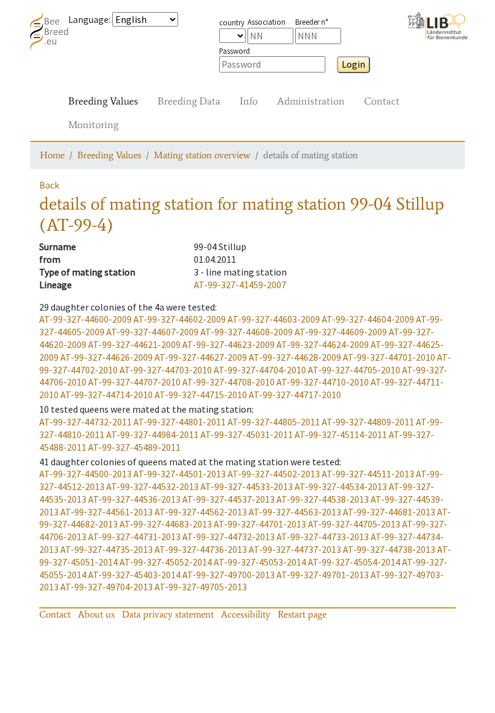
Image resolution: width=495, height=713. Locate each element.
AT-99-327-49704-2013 (106, 587)
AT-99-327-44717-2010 (295, 395)
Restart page (302, 614)
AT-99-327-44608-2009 (246, 332)
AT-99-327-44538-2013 (322, 499)
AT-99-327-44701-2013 (260, 524)
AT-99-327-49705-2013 (201, 587)
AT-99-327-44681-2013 (389, 512)
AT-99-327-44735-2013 (106, 549)
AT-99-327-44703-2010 (166, 370)
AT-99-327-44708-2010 (228, 382)
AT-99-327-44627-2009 (201, 357)
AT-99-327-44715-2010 (201, 395)
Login (353, 64)
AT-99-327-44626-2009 (106, 357)
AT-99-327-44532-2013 (152, 486)
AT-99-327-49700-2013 (228, 575)
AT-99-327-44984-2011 (152, 434)
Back (49, 185)
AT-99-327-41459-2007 (240, 285)
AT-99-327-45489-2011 (134, 447)
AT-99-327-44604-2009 (368, 319)
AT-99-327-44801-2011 (179, 422)
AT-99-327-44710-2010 (322, 382)
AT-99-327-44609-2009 (341, 332)
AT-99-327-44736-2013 (201, 549)
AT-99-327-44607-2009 (152, 332)
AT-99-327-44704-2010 (260, 370)
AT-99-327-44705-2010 (354, 370)
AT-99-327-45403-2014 (134, 575)
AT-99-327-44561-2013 (106, 512)
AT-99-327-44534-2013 (341, 486)
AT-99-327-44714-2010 (106, 395)
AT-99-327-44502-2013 (274, 474)
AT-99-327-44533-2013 (246, 486)
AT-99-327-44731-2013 (134, 537)
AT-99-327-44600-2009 (85, 319)
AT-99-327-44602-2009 (179, 319)
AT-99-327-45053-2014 (260, 562)
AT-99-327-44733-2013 (322, 537)
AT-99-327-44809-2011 (368, 422)
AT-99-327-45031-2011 (246, 434)
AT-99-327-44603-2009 (274, 319)
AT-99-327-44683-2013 (166, 524)
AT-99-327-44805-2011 (274, 422)
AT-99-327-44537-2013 (228, 499)
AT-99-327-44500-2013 (85, 474)
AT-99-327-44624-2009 (322, 344)
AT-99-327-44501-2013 (179, 474)
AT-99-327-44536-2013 (134, 499)
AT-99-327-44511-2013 (368, 474)
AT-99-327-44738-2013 (389, 549)
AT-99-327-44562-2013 (201, 512)
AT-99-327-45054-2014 (354, 562)
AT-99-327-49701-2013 (322, 575)
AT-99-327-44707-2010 (134, 382)
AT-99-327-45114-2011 (341, 434)
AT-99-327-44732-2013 (228, 537)
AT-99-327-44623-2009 (228, 344)
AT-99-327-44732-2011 (85, 422)
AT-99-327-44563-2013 (295, 512)
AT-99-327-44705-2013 (354, 524)
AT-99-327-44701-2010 (389, 357)
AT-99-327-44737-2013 (295, 549)
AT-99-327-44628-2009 (295, 357)
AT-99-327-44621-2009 (134, 344)
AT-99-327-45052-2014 (166, 562)
